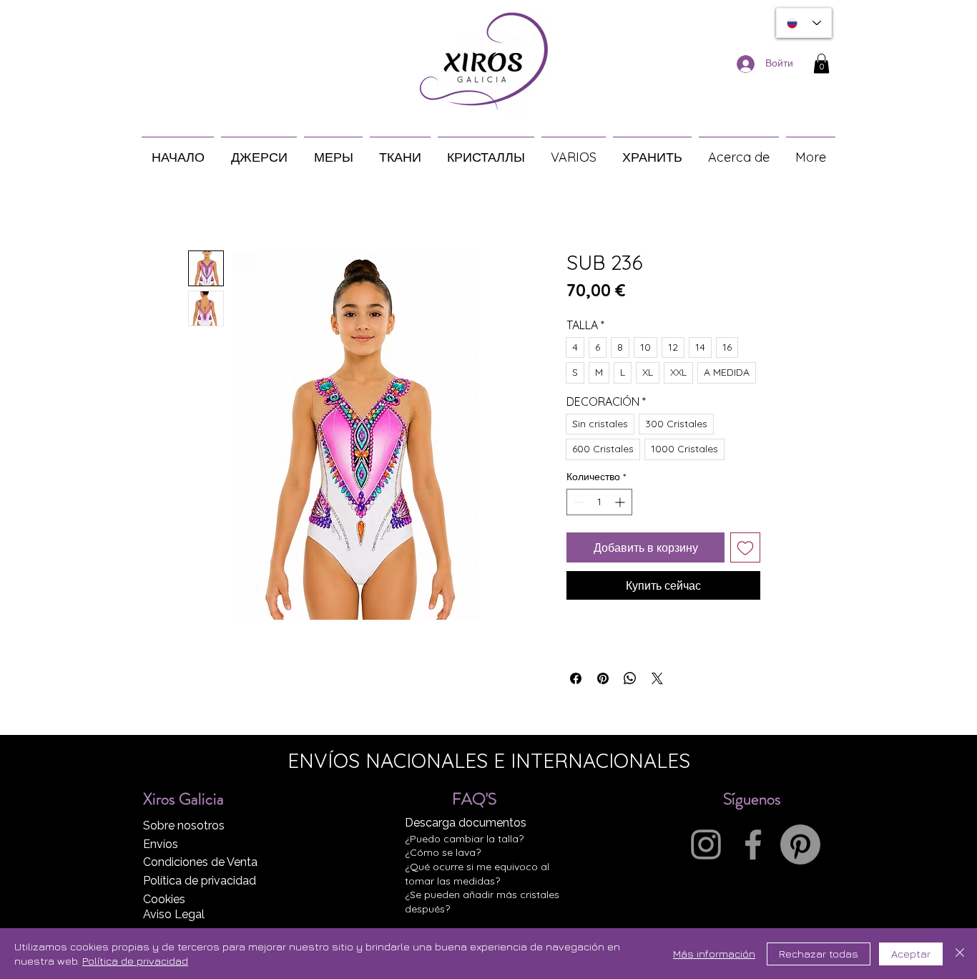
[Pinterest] (800, 844)
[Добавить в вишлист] (745, 547)
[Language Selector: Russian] (804, 23)
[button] (821, 63)
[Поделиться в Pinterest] (603, 678)
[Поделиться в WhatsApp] (630, 678)
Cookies (164, 899)
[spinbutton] (599, 502)
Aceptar (911, 954)
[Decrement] (577, 502)
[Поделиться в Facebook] (575, 678)
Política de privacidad (199, 880)
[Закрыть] (959, 954)
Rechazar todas (818, 954)
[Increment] (621, 502)
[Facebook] (753, 844)
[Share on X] (657, 678)
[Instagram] (706, 844)
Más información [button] (714, 954)
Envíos (160, 844)
